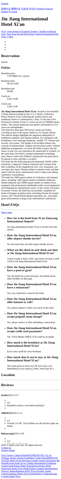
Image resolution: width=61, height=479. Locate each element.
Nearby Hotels (8, 450)
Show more (6, 212)
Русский (13, 11)
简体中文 (6, 8)
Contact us (6, 447)
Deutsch (40, 8)
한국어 (32, 8)
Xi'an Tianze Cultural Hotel (14, 455)
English (4, 3)
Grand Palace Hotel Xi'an (19, 466)
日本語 (24, 8)
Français (49, 8)
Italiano (4, 11)
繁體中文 (16, 8)
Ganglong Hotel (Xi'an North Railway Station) (29, 474)
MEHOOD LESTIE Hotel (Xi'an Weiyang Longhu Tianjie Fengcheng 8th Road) (30, 460)
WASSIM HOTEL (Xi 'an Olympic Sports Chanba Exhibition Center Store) (26, 456)
